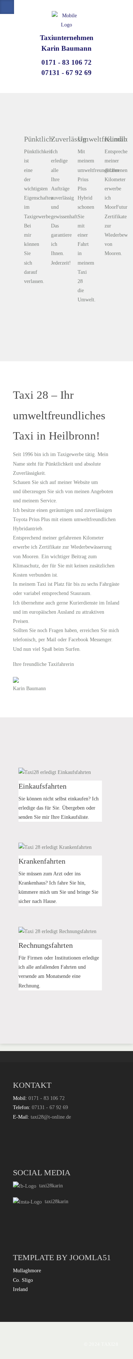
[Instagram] (35, 7)
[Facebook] (7, 7)
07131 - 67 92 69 (66, 72)
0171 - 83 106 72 (66, 62)
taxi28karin (49, 1185)
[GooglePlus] (21, 7)
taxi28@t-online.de (51, 1117)
